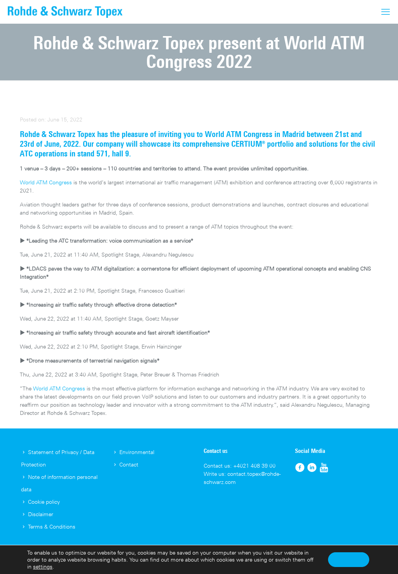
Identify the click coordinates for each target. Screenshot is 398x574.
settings (42, 566)
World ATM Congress (238, 134)
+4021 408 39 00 (254, 465)
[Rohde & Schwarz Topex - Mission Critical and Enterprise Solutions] (65, 11)
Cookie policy (44, 501)
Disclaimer (40, 514)
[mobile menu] (385, 11)
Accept (348, 559)
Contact (128, 464)
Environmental (136, 452)
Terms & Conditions (51, 526)
